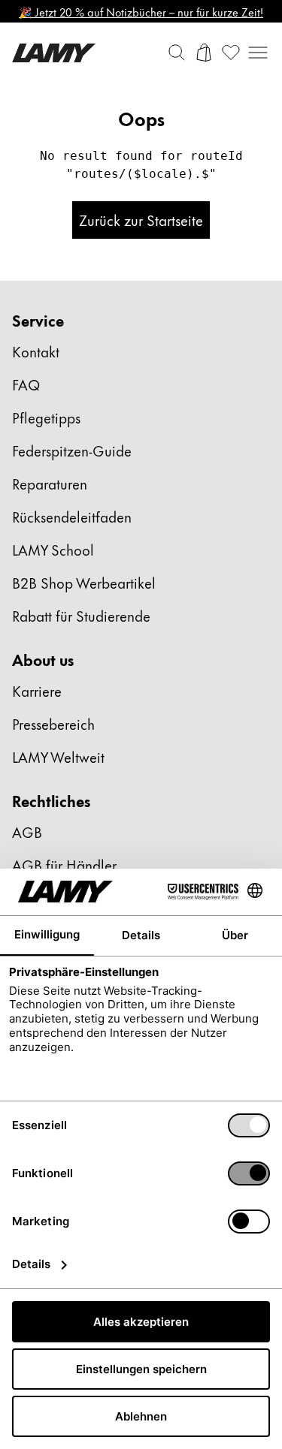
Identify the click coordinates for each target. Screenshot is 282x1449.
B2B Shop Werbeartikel (84, 582)
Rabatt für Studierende (81, 615)
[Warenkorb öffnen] (204, 53)
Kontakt (35, 351)
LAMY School (53, 549)
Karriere (37, 690)
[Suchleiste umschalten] (177, 53)
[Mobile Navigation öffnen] (258, 53)
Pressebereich (53, 723)
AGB (27, 831)
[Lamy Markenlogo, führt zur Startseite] (54, 53)
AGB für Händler (64, 864)
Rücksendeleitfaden (72, 516)
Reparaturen (49, 483)
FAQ (26, 384)
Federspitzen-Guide (72, 450)
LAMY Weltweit (58, 756)
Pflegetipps (46, 417)
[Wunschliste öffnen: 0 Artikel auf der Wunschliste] (231, 53)
